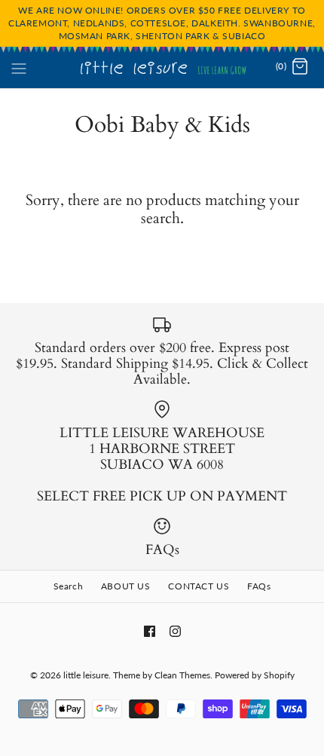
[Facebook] (149, 631)
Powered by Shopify (255, 675)
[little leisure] (162, 67)
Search (68, 586)
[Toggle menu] (19, 66)
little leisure (86, 675)
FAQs (259, 586)
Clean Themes (182, 675)
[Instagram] (175, 631)
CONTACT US (198, 586)
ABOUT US (126, 586)
